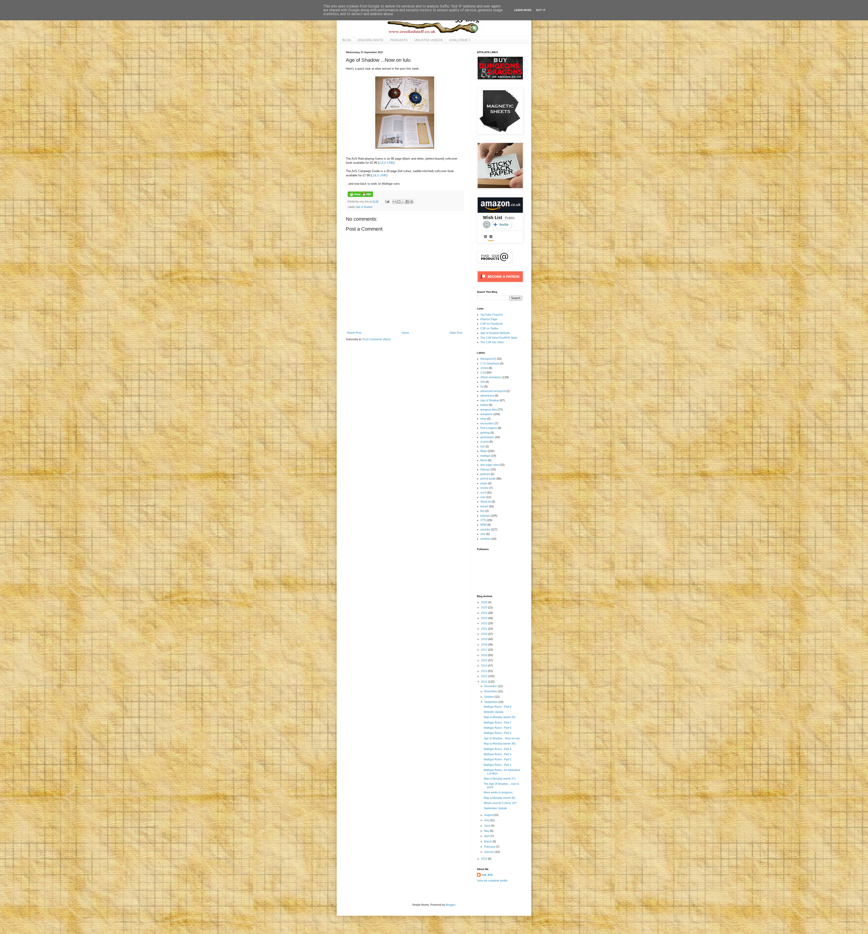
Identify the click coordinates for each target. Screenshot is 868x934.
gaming (485, 432)
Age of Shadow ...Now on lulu (502, 738)
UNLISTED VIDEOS (428, 40)
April (487, 836)
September (491, 702)
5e (482, 386)
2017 (484, 649)
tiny (482, 511)
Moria (483, 460)
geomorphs (487, 437)
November (491, 691)
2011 (484, 681)
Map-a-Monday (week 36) (499, 797)
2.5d (483, 372)
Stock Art (485, 501)
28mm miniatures (491, 377)
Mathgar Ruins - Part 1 (497, 764)
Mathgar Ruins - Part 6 (497, 727)
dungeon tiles (488, 409)
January (489, 852)
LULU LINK (386, 162)
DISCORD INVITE (370, 40)
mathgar (485, 455)
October (489, 696)
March (488, 841)
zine (483, 534)
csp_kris (487, 874)
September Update (495, 808)
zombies (485, 538)
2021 (484, 628)
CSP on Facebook (491, 323)
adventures (487, 395)
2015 (484, 660)
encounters (487, 423)
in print (484, 441)
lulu (482, 446)
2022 (484, 623)
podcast (485, 474)
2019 (484, 639)
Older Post (455, 332)
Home (405, 332)
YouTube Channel (491, 314)
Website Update (493, 712)
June (487, 825)
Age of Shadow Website (495, 333)
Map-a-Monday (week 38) (499, 743)
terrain (484, 506)
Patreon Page (488, 319)
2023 (484, 618)
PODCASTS (398, 40)
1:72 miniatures (489, 363)
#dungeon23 (488, 358)
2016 (484, 655)
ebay (483, 418)
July (487, 820)
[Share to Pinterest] (411, 201)
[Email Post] (387, 201)
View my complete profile (492, 880)
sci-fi (483, 492)
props (483, 483)
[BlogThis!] (398, 201)
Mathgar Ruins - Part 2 (497, 759)
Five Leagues (488, 428)
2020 (484, 634)
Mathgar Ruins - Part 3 (497, 754)
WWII (483, 524)
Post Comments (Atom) (377, 339)
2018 (484, 644)
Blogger (450, 904)
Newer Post (354, 332)
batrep (484, 405)
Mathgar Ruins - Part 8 (497, 706)
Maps (483, 451)
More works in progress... (499, 792)
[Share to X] (403, 201)
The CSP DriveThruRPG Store (498, 337)
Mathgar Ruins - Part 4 (497, 749)
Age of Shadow (364, 207)
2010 (484, 858)
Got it (541, 10)
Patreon (485, 469)
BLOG (346, 40)
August (488, 815)
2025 (484, 607)
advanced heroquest (493, 391)
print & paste (488, 478)
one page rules (489, 464)
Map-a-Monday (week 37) (499, 778)
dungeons (486, 414)
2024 (484, 613)
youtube (485, 529)
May (487, 830)
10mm (484, 368)
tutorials (485, 515)
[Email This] (394, 201)
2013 (484, 671)
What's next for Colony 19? (500, 803)
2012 (484, 676)
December (491, 686)
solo (483, 497)
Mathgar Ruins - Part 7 (497, 722)
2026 (484, 602)
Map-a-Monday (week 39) (499, 717)
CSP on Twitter (489, 328)
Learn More (522, 10)
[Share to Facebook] (407, 201)
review (484, 487)
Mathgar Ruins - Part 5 (497, 733)
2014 (484, 665)
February (490, 846)
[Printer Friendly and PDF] (360, 196)
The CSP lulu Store (492, 342)
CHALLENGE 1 (460, 40)
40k (482, 381)
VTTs (483, 520)
